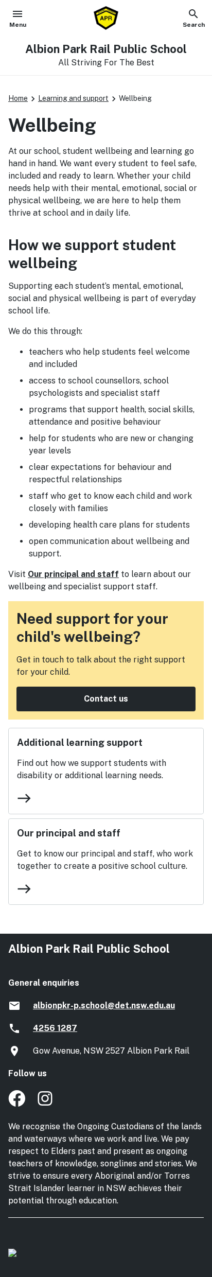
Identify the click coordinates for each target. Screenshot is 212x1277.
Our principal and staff (73, 574)
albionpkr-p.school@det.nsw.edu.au (104, 1005)
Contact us (106, 699)
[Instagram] (46, 1104)
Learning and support (73, 98)
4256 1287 (55, 1028)
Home (18, 98)
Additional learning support (80, 742)
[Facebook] (16, 1104)
